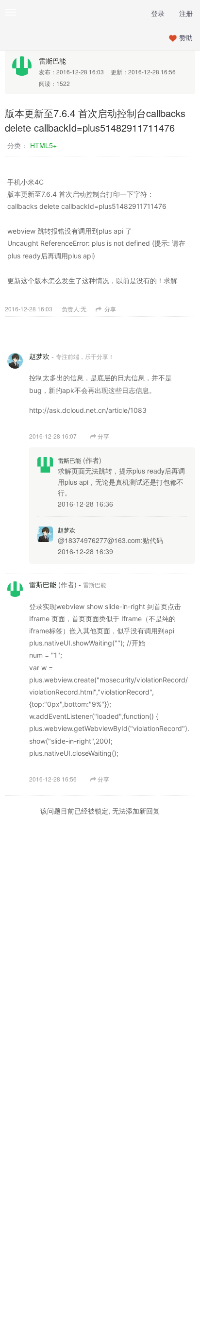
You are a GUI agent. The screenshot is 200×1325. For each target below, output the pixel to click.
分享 (109, 309)
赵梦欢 (39, 356)
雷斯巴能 (52, 61)
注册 (186, 13)
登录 (158, 13)
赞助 (186, 37)
